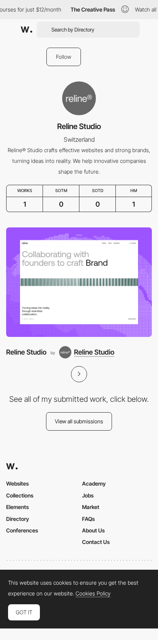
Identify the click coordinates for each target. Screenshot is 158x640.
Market (90, 507)
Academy (94, 483)
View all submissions (79, 421)
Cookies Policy (93, 593)
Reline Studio (26, 352)
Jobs (88, 495)
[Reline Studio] (79, 282)
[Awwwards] (26, 30)
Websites (17, 483)
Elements (17, 507)
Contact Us (96, 542)
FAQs (88, 519)
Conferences (22, 530)
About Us (93, 530)
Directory (17, 519)
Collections (19, 495)
